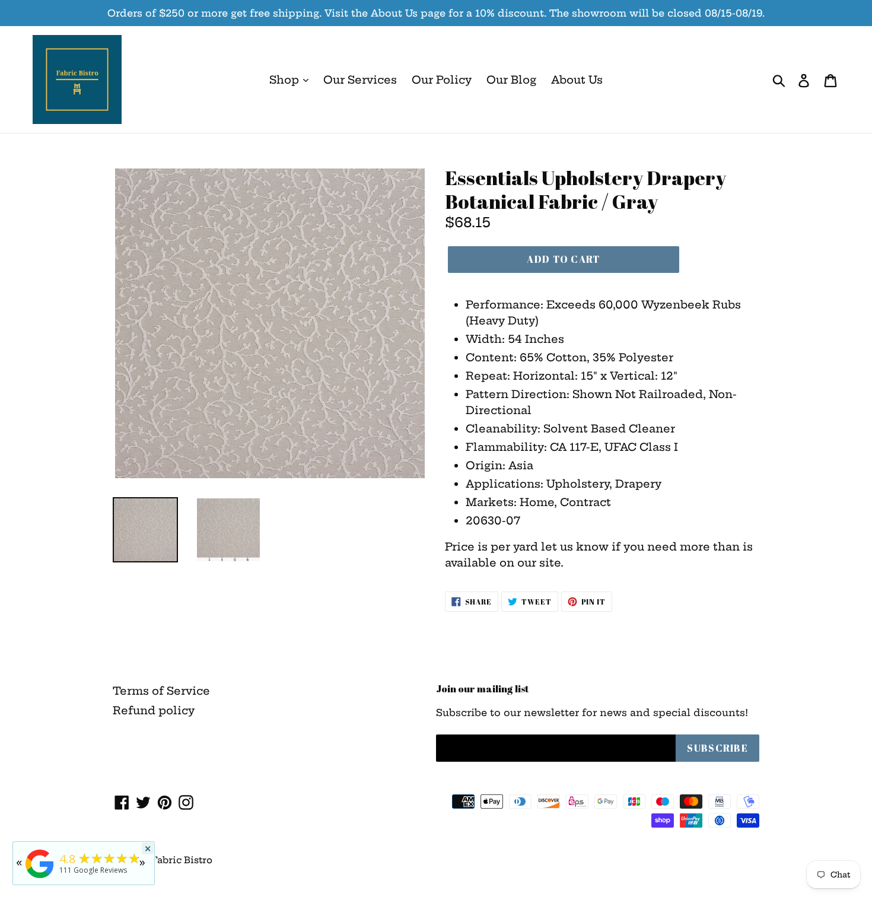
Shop (285, 80)
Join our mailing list (482, 689)
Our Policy (442, 80)
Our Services (360, 80)
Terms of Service (161, 691)
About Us (577, 80)
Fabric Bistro (181, 860)
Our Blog (511, 80)
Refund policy (154, 710)
